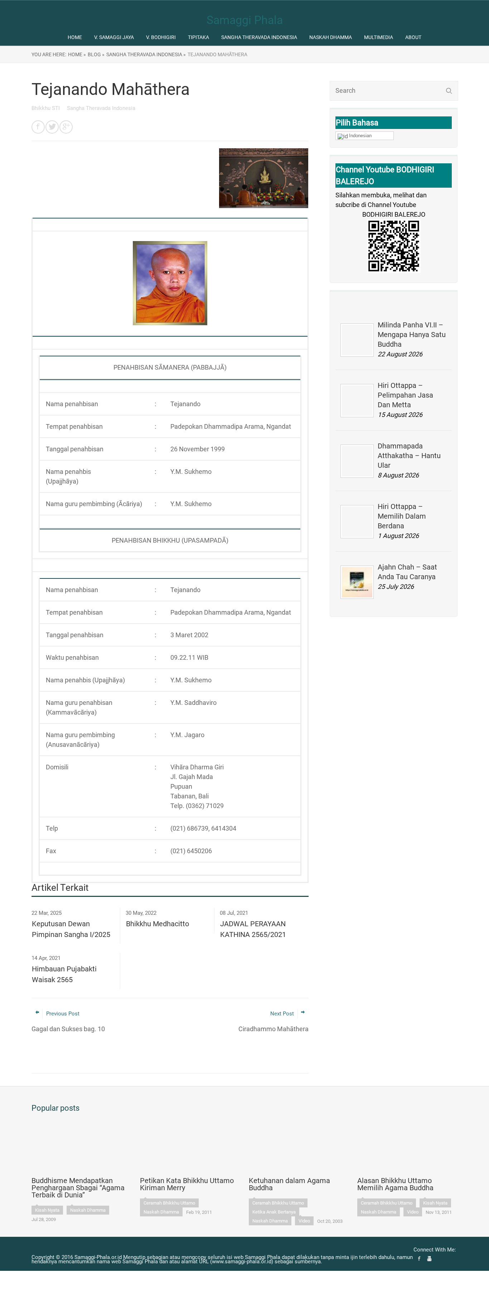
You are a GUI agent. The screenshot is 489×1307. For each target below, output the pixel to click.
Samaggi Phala (245, 20)
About (413, 37)
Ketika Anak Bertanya (274, 1212)
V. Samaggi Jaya (114, 37)
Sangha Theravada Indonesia (259, 37)
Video (304, 1221)
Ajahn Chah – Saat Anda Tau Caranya (407, 572)
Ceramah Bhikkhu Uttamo (169, 1203)
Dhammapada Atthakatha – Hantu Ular (409, 456)
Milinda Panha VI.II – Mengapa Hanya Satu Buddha (412, 335)
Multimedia (378, 37)
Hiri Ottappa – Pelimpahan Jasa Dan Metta (405, 395)
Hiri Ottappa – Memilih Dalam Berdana (402, 516)
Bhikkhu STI (46, 108)
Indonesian (360, 135)
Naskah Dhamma (330, 37)
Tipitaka (198, 37)
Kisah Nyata (47, 1210)
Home (75, 37)
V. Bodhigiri (161, 37)
